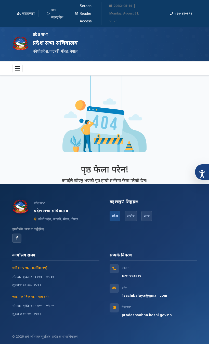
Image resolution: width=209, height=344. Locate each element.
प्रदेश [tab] (115, 216)
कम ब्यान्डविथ (57, 13)
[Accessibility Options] (202, 172)
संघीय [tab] (131, 216)
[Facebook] (16, 238)
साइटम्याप (28, 13)
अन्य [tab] (147, 216)
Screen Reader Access (86, 13)
